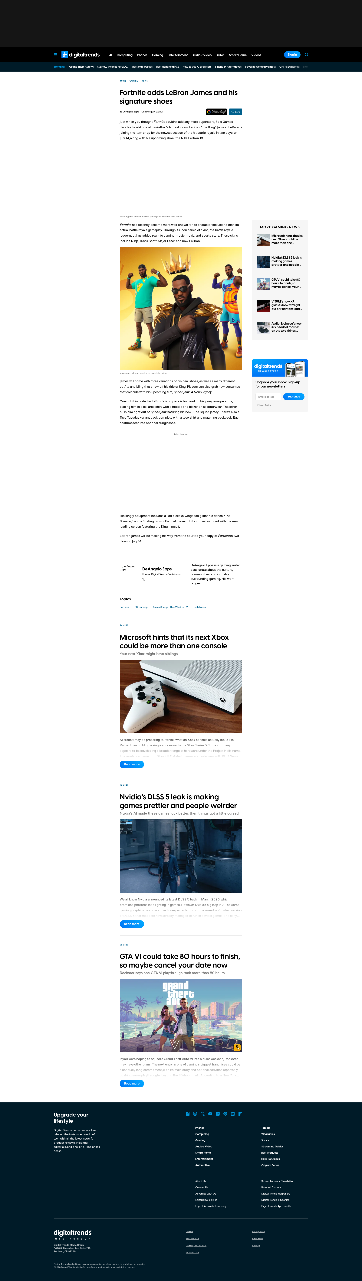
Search (306, 54)
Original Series (270, 1165)
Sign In (292, 55)
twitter (143, 579)
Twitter (203, 1114)
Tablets (265, 1128)
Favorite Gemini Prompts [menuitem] (260, 67)
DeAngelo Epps (131, 111)
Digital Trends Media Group (75, 1267)
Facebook (187, 1114)
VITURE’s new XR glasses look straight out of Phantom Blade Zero (286, 307)
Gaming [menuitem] (157, 55)
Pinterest (225, 1114)
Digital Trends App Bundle (276, 1206)
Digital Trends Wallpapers (275, 1193)
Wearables (268, 1134)
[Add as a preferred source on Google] (216, 112)
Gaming (200, 1140)
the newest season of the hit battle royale (185, 132)
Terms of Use (192, 1252)
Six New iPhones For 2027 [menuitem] (113, 67)
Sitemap (256, 1245)
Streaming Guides (272, 1147)
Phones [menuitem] (142, 55)
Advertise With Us (205, 1193)
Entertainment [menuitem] (178, 55)
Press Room (257, 1238)
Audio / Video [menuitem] (202, 55)
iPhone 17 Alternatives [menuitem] (228, 67)
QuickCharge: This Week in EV (170, 606)
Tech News (199, 606)
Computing (202, 1134)
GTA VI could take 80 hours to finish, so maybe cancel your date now (286, 285)
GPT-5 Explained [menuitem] (289, 67)
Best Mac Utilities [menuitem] (142, 67)
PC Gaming (141, 606)
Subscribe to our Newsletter (277, 1181)
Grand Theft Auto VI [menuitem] (81, 67)
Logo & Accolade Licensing (210, 1206)
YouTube (210, 1114)
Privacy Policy (264, 405)
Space (265, 1140)
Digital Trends (73, 60)
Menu (55, 54)
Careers (189, 1231)
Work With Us (192, 1238)
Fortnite (124, 606)
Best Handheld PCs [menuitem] (167, 67)
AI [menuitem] (110, 55)
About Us (200, 1181)
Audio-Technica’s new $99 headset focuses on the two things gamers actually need (287, 329)
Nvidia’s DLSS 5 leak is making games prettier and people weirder (287, 263)
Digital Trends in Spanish (275, 1199)
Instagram (195, 1114)
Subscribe (294, 397)
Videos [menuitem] (256, 55)
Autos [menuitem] (220, 55)
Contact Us (201, 1187)
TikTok (218, 1114)
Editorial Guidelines (206, 1199)
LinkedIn (233, 1114)
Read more (132, 764)
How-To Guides (270, 1159)
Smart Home (203, 1153)
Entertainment (204, 1159)
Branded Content (271, 1187)
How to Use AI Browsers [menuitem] (197, 67)
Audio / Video (203, 1147)
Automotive (202, 1165)
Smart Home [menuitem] (238, 55)
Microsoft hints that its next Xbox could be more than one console (287, 241)
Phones (199, 1128)
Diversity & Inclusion (196, 1245)
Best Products (269, 1153)
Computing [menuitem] (125, 55)
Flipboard (240, 1114)
